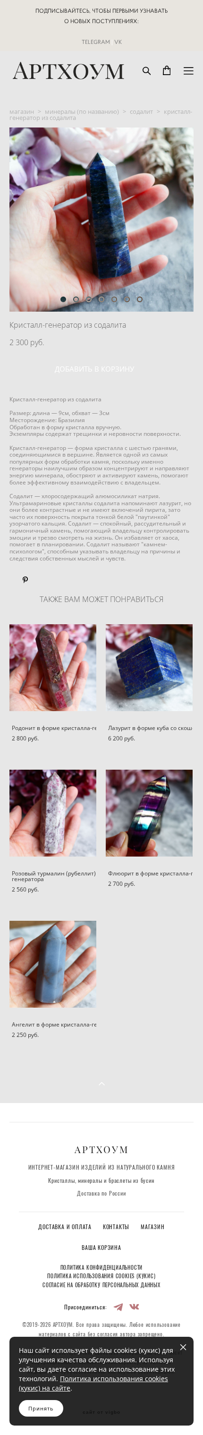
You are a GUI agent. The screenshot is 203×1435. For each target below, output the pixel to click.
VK (118, 41)
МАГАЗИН (153, 1227)
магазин (21, 111)
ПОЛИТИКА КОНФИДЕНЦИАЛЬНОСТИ (101, 1268)
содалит (141, 111)
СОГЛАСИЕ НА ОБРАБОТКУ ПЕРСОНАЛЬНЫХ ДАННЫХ (101, 1285)
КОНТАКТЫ (117, 1227)
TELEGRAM (96, 41)
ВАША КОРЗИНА (101, 1248)
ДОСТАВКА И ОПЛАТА (65, 1227)
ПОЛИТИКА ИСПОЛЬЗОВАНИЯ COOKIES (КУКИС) (101, 1276)
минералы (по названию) (82, 111)
